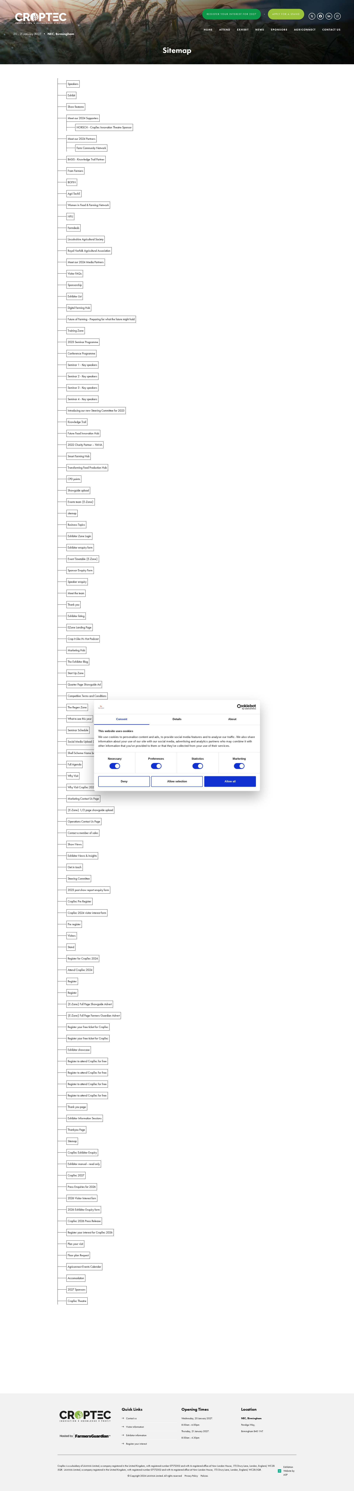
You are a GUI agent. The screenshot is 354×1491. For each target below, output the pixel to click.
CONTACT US (331, 29)
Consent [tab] (121, 719)
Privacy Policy (191, 1475)
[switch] (156, 766)
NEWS (259, 29)
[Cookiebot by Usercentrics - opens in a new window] (240, 707)
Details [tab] (177, 719)
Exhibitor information (136, 1435)
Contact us (131, 1418)
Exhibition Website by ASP (288, 1470)
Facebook (320, 16)
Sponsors (279, 29)
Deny (124, 781)
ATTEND (224, 29)
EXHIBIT (243, 29)
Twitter (312, 16)
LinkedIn (329, 16)
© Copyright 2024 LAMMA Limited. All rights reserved (155, 1475)
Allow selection (177, 781)
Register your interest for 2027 (231, 14)
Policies (204, 1475)
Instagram (337, 16)
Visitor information (135, 1426)
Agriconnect (305, 29)
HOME (208, 29)
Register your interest (136, 1443)
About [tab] (232, 719)
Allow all (230, 781)
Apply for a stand (286, 14)
